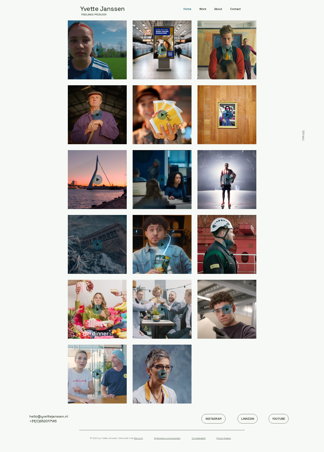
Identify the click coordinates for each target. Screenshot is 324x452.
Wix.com (138, 438)
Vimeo (303, 135)
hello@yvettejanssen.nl (48, 416)
